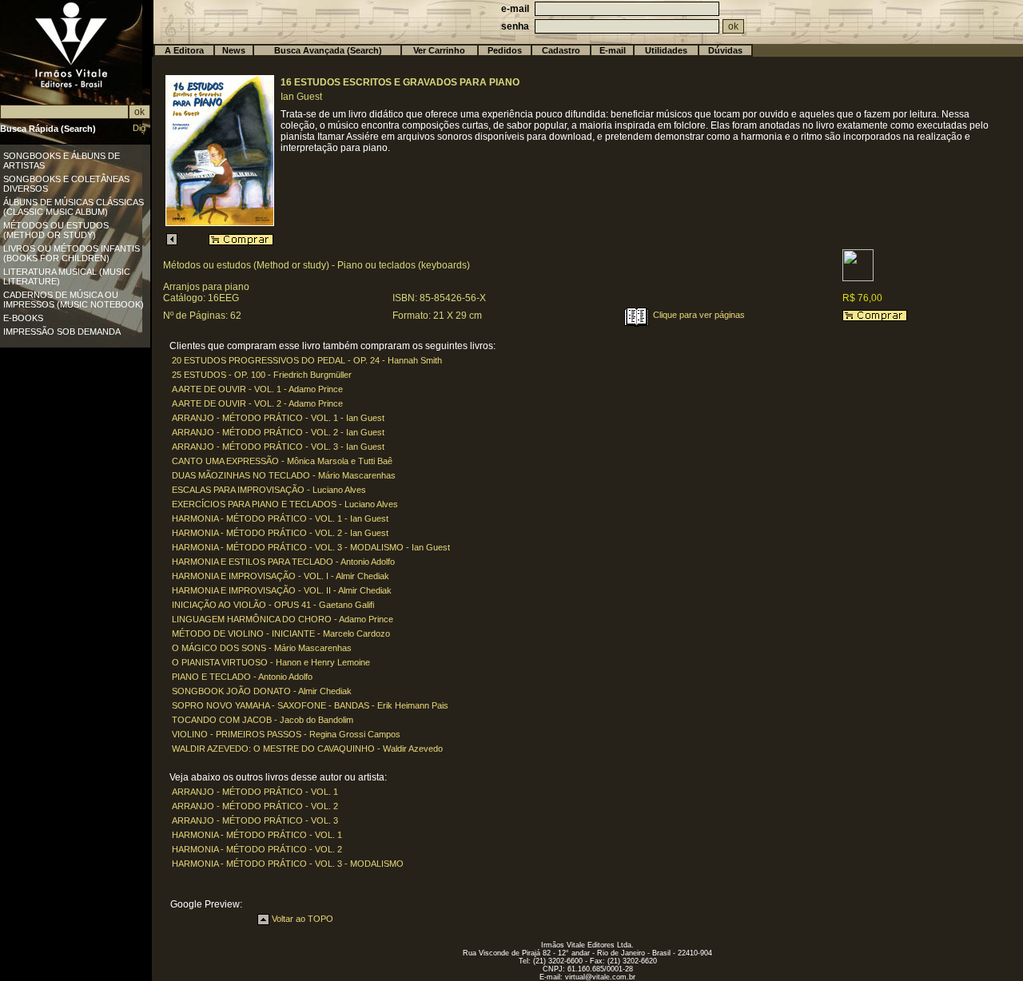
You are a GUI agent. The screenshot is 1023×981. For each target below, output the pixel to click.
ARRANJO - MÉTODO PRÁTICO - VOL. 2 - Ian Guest (278, 432)
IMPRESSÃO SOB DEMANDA (62, 331)
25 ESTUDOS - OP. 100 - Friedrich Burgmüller (262, 374)
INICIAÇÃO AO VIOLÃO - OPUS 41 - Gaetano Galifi (273, 605)
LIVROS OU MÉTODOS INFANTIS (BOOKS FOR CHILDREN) (71, 253)
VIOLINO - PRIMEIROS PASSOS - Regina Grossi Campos (286, 734)
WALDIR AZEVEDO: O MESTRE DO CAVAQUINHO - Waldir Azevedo (307, 748)
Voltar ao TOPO (301, 918)
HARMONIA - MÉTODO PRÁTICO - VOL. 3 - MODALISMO (288, 863)
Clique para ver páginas (698, 315)
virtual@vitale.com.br (600, 977)
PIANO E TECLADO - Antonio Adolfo (242, 676)
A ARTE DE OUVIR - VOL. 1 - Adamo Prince (257, 389)
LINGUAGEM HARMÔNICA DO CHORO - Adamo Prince (282, 619)
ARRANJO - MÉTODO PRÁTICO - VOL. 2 (255, 806)
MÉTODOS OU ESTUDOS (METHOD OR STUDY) (56, 230)
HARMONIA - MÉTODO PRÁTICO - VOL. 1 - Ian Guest (280, 518)
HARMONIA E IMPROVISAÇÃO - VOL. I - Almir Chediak (280, 576)
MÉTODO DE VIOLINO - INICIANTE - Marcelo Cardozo (281, 633)
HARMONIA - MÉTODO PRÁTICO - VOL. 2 (257, 849)
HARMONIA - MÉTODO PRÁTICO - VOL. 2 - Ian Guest (280, 533)
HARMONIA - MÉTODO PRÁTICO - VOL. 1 (257, 835)
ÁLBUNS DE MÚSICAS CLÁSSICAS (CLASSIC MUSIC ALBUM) (73, 206)
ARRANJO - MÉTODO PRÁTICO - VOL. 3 (255, 820)
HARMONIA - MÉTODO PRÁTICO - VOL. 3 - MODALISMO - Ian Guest (311, 547)
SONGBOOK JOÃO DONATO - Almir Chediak (262, 691)
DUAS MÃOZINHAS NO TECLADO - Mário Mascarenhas (284, 475)
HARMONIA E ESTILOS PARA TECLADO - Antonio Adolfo (283, 561)
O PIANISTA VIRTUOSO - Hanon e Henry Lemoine (271, 662)
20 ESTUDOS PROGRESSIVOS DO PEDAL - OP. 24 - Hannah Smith (307, 360)
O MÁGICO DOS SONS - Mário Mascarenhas (262, 648)
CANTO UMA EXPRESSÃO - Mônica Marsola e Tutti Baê (282, 461)
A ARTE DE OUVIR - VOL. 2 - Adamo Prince (257, 403)
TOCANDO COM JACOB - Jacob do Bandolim (262, 720)
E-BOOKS (23, 318)
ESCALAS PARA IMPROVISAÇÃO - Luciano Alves (269, 489)
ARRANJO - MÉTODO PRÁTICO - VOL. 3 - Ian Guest (278, 446)
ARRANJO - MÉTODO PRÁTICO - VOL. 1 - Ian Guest (278, 418)
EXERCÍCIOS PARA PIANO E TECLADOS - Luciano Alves (285, 504)
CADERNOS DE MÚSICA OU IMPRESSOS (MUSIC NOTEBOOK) (73, 299)
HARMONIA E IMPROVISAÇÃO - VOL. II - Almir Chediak (282, 590)
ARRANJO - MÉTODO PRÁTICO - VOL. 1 (255, 791)
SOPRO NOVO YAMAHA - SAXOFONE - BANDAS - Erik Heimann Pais (310, 705)
